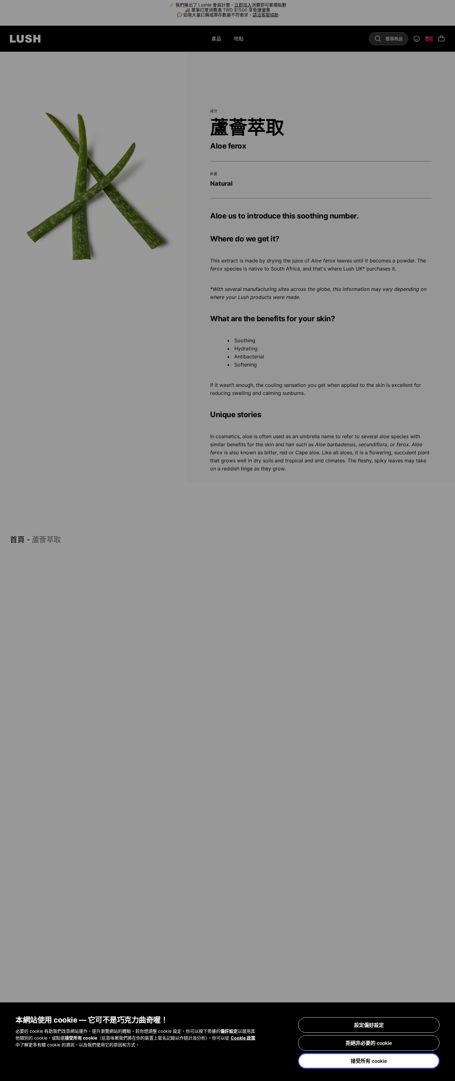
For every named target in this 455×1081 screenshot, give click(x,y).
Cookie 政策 (243, 1037)
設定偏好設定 (369, 1025)
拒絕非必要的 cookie (369, 1043)
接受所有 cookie (369, 1061)
